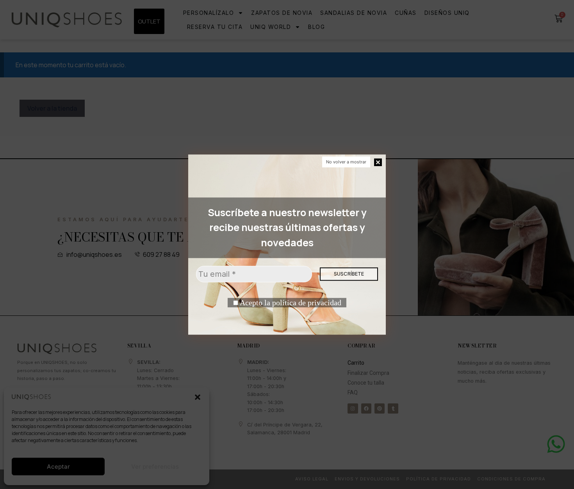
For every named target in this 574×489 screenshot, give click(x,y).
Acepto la (289, 302)
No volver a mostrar (346, 162)
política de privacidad (306, 302)
